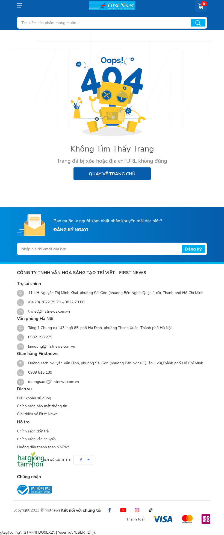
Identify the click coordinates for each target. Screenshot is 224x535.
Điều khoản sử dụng (34, 397)
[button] (83, 459)
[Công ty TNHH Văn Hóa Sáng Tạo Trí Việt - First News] (112, 5)
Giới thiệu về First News (37, 413)
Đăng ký (193, 249)
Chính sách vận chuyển (36, 438)
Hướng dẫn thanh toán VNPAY (43, 446)
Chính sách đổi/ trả (33, 431)
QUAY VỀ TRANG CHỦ (112, 173)
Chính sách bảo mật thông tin (42, 405)
